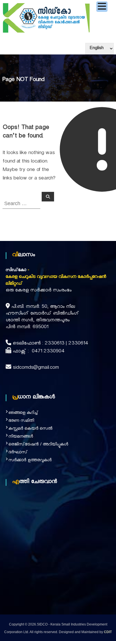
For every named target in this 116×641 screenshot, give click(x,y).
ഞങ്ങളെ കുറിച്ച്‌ (23, 413)
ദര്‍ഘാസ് (18, 453)
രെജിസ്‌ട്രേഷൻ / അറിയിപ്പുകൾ (38, 445)
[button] (102, 6)
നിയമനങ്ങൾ (20, 437)
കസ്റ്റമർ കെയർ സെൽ (30, 429)
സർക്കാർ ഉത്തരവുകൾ (30, 461)
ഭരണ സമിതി (21, 421)
